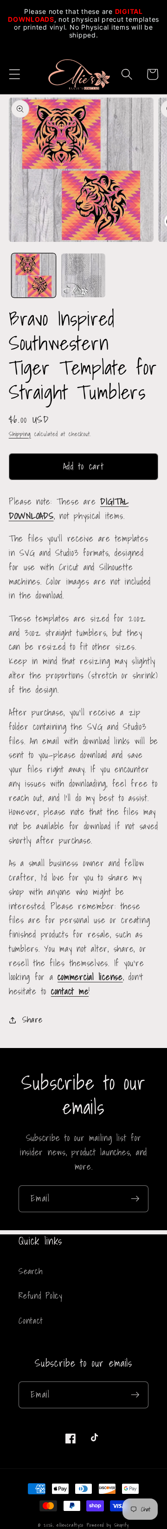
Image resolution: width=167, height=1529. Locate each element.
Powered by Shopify (108, 1525)
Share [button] (32, 1019)
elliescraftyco (70, 1525)
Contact (31, 1320)
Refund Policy (41, 1295)
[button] (14, 74)
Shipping (20, 433)
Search (31, 1271)
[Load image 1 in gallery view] (34, 275)
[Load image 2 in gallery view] (83, 275)
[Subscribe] (135, 1198)
